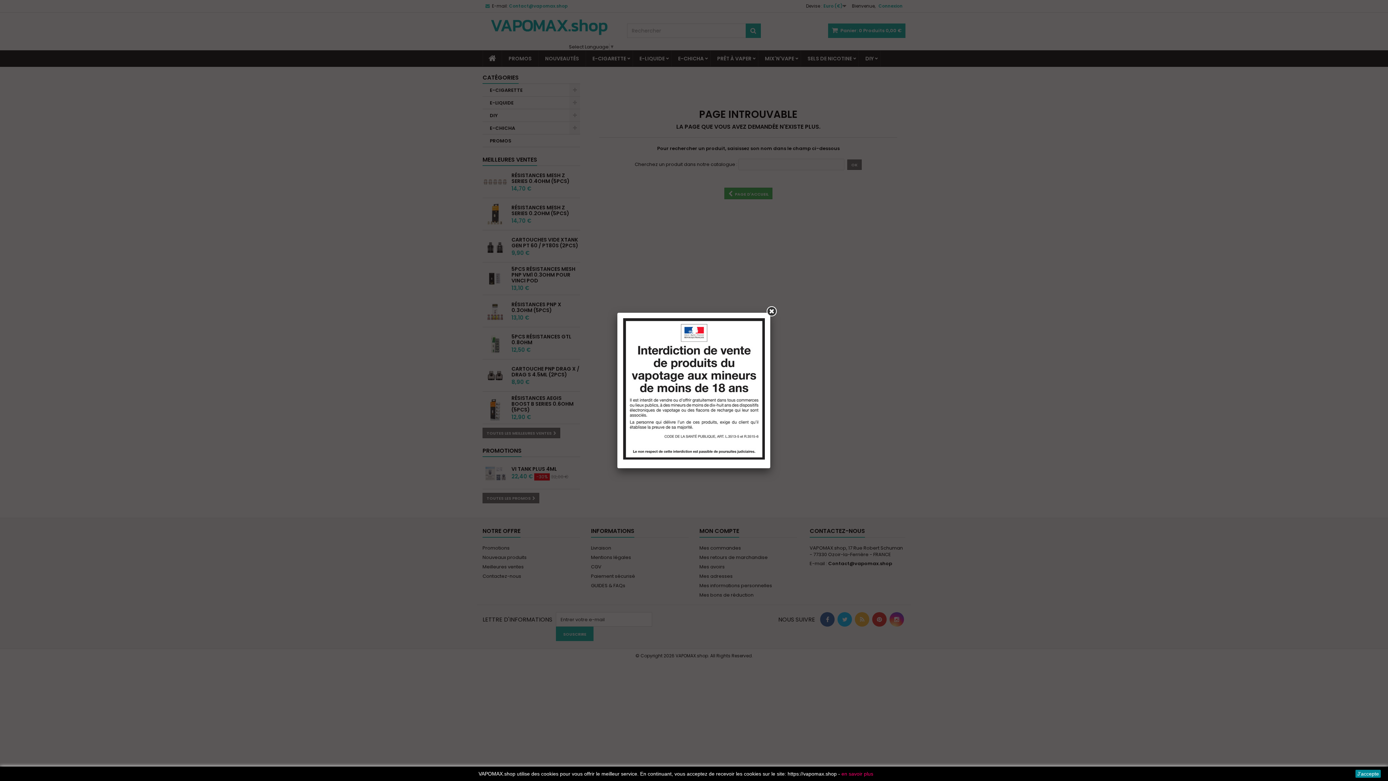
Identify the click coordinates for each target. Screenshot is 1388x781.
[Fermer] (772, 311)
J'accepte (1368, 774)
